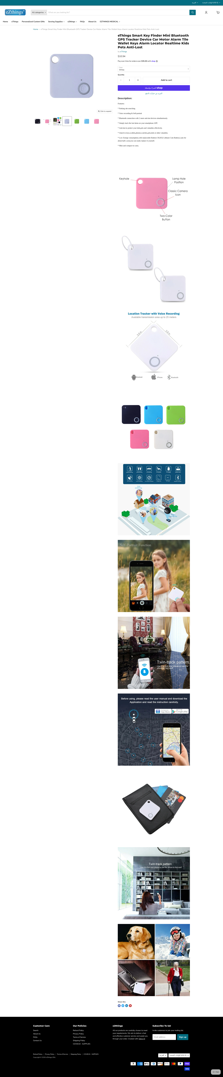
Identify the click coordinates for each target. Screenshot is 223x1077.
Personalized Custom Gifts (33, 21)
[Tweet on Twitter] (122, 1005)
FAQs (82, 21)
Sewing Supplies (55, 21)
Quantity (121, 75)
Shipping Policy (79, 1040)
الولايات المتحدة (210, 3)
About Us (92, 21)
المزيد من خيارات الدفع (153, 93)
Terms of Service (79, 1037)
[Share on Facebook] (119, 1005)
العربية (194, 3)
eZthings (72, 21)
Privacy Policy (78, 1034)
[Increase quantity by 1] (138, 80)
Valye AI (142, 1039)
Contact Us (37, 1040)
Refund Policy (78, 1030)
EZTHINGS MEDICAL (109, 21)
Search (35, 1030)
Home (5, 21)
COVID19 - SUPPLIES (81, 1044)
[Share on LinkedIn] (126, 1005)
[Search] (192, 12)
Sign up (182, 1037)
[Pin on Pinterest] (130, 1005)
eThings (14, 21)
